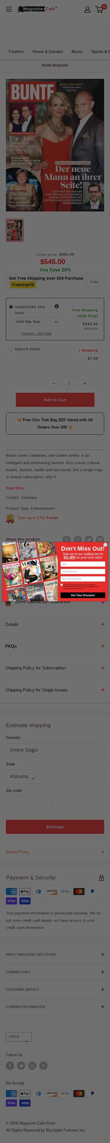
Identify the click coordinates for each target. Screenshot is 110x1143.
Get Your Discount (83, 595)
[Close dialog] (105, 544)
